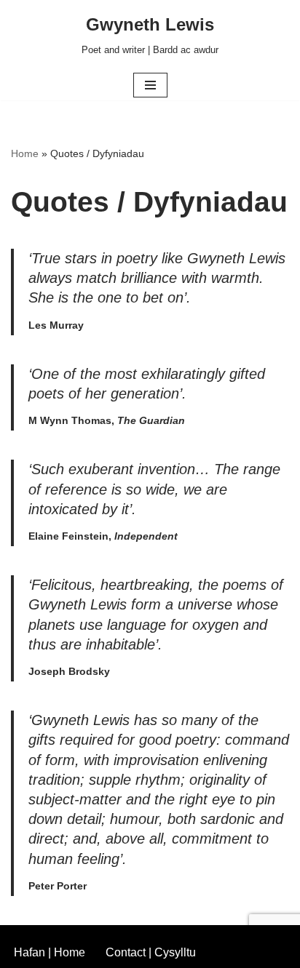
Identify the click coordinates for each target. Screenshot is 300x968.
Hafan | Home (49, 952)
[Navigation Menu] (150, 85)
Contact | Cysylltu (151, 952)
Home (25, 153)
